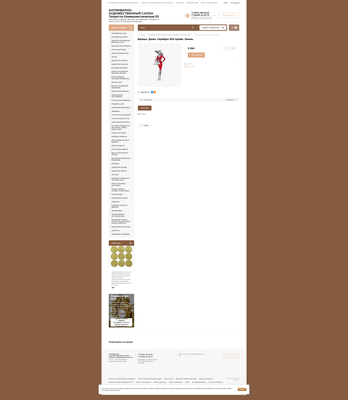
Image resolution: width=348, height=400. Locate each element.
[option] (159, 65)
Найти (192, 27)
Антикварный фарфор (199, 382)
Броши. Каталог (189, 67)
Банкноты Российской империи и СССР (121, 382)
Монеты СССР (168, 379)
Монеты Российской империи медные (150, 379)
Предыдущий (147, 99)
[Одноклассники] (155, 92)
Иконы (187, 382)
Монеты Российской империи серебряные (122, 379)
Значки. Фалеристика (176, 382)
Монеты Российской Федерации (186, 379)
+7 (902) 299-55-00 (200, 13)
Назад (146, 125)
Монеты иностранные (206, 379)
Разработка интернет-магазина (232, 379)
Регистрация (235, 3)
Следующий (230, 99)
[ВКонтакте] (152, 92)
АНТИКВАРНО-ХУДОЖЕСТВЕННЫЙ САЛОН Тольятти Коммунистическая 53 (134, 13)
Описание (145, 108)
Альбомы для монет (160, 382)
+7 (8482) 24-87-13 (200, 15)
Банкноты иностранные (143, 382)
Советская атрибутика (216, 382)
